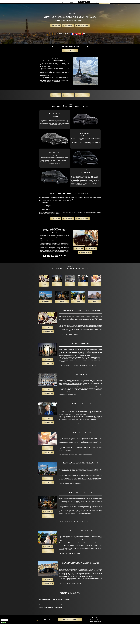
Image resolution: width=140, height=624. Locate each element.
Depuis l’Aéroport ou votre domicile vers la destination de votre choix (78, 365)
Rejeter (87, 1)
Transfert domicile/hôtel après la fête (70, 553)
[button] (80, 334)
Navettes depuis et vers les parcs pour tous (71, 483)
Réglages (93, 1)
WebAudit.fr (98, 619)
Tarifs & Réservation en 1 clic (70, 47)
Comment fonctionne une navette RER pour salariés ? (50, 602)
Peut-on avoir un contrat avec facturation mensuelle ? (50, 607)
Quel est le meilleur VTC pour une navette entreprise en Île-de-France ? (54, 599)
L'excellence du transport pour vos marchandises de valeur (76, 454)
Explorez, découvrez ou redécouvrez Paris (71, 583)
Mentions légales (96, 617)
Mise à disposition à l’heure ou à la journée (71, 517)
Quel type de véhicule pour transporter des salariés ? (50, 604)
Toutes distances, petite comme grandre (70, 334)
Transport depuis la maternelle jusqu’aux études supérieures (76, 423)
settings (71, 2)
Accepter (80, 1)
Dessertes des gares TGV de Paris (68, 394)
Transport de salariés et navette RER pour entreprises (74, 521)
